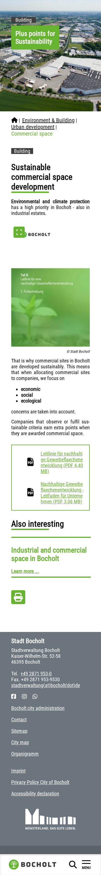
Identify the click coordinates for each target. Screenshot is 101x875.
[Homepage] (14, 120)
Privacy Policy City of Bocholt (40, 782)
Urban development (32, 127)
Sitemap (19, 731)
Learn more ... (25, 571)
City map (20, 742)
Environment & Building (48, 120)
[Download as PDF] (18, 599)
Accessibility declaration (35, 793)
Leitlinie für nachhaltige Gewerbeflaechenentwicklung (62, 462)
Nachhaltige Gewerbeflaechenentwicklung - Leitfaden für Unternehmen (62, 492)
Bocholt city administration (38, 708)
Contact (19, 719)
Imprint (18, 771)
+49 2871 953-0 (36, 674)
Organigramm (25, 754)
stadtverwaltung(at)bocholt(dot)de (45, 685)
